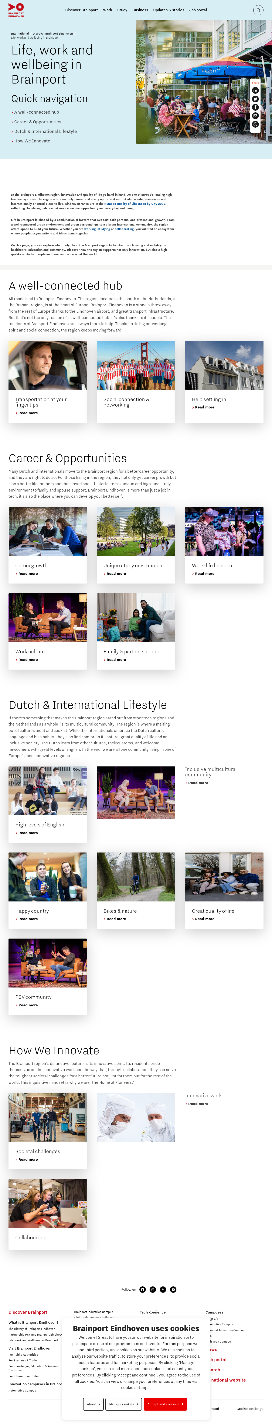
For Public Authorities (23, 1355)
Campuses (214, 1312)
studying (104, 229)
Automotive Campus (22, 1390)
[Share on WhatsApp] (255, 124)
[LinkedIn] (163, 1289)
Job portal (198, 10)
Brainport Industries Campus (93, 1312)
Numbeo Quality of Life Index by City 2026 (134, 204)
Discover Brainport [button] (81, 10)
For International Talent (24, 1376)
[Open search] (258, 10)
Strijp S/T (211, 1319)
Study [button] (122, 10)
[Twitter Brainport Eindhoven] (255, 99)
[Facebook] (142, 1289)
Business (140, 10)
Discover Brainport (27, 1312)
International (20, 33)
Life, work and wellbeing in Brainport (33, 1340)
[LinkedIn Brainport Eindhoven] (255, 90)
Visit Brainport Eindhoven (29, 1348)
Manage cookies (121, 1404)
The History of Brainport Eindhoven (31, 1329)
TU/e (208, 1336)
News (211, 1349)
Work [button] (107, 10)
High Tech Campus (218, 1341)
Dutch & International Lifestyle (45, 131)
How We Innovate (31, 141)
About (91, 1404)
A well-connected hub (36, 112)
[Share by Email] (255, 115)
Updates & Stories (168, 10)
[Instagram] (152, 1289)
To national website (225, 1380)
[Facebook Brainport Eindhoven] (255, 107)
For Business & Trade (22, 1360)
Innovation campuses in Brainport (37, 1384)
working (90, 229)
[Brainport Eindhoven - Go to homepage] (16, 10)
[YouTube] (173, 1289)
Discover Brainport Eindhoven (53, 33)
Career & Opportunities (37, 122)
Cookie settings (250, 1409)
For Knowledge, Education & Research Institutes (34, 1368)
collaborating (124, 229)
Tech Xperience (153, 1312)
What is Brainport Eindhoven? (33, 1323)
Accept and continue (163, 1404)
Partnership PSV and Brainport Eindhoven (36, 1334)
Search (212, 1370)
